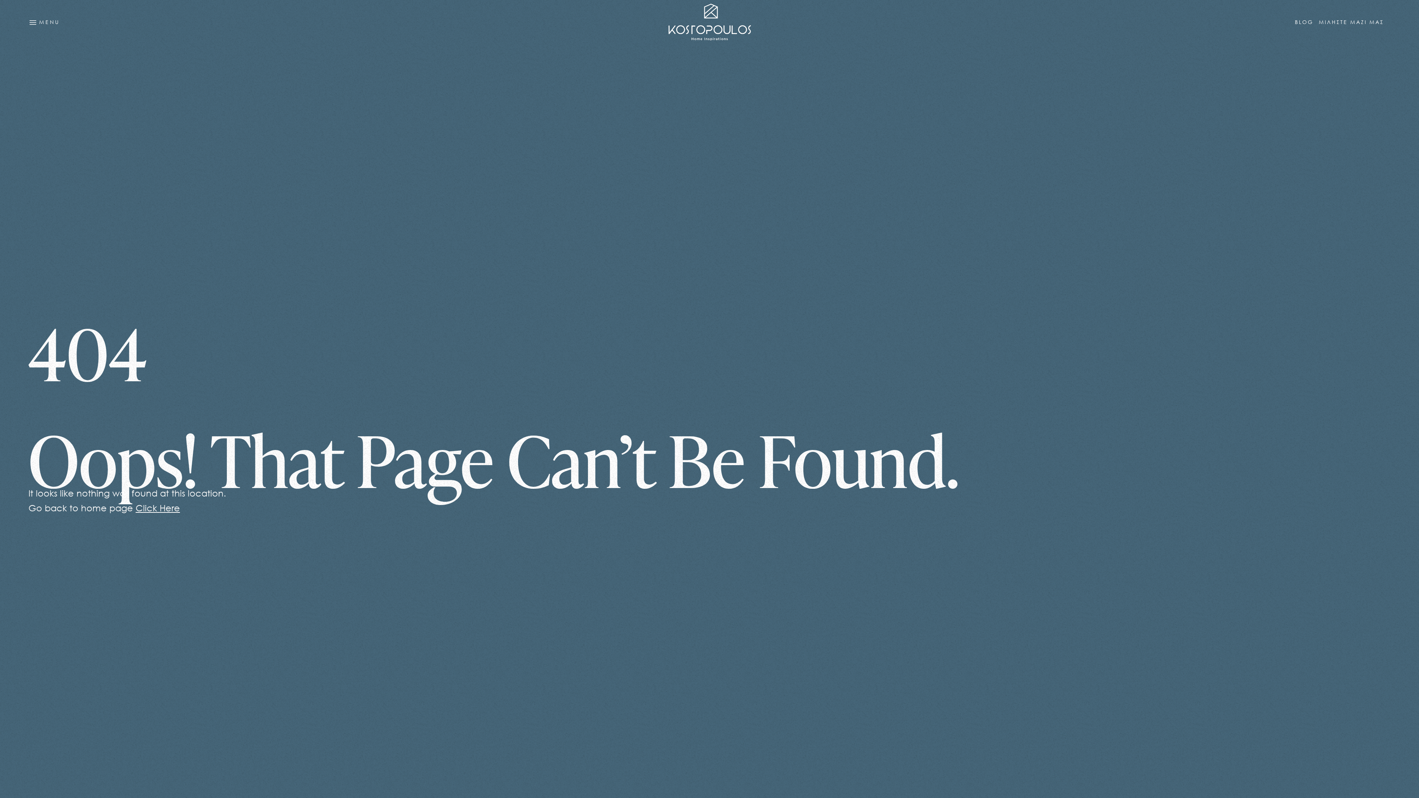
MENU (48, 22)
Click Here (158, 507)
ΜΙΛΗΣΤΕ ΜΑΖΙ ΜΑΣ (1351, 22)
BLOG (1304, 22)
